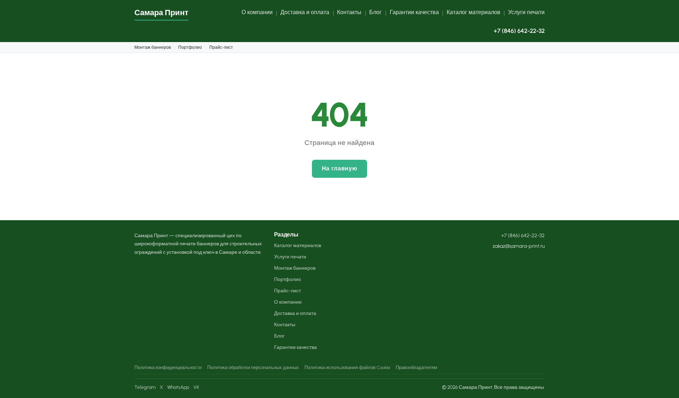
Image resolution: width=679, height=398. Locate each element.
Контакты (349, 12)
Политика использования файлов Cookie (347, 367)
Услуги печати (526, 12)
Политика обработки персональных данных (253, 367)
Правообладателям (416, 367)
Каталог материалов (473, 12)
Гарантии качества (414, 12)
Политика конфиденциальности (168, 367)
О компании (257, 12)
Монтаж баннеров (152, 47)
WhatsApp (178, 387)
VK (196, 387)
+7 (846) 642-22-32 (519, 30)
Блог (375, 12)
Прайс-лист (221, 47)
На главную (339, 168)
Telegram (145, 387)
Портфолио (190, 47)
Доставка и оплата (304, 12)
